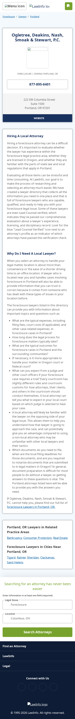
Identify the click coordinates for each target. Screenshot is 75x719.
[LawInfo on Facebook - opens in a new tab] (21, 687)
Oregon (22, 16)
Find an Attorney (14, 646)
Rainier (21, 557)
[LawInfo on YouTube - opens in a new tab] (43, 687)
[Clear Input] (68, 605)
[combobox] (37, 604)
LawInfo (8, 656)
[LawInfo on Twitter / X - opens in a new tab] (32, 687)
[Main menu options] (15, 6)
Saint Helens (15, 562)
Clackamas (47, 557)
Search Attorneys (38, 632)
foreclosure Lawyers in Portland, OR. (31, 507)
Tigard (11, 557)
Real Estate (60, 538)
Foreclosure (9, 16)
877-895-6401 (40, 84)
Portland (34, 16)
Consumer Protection (37, 538)
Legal (6, 666)
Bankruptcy (14, 538)
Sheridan (33, 557)
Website (39, 118)
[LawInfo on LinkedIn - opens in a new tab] (53, 687)
